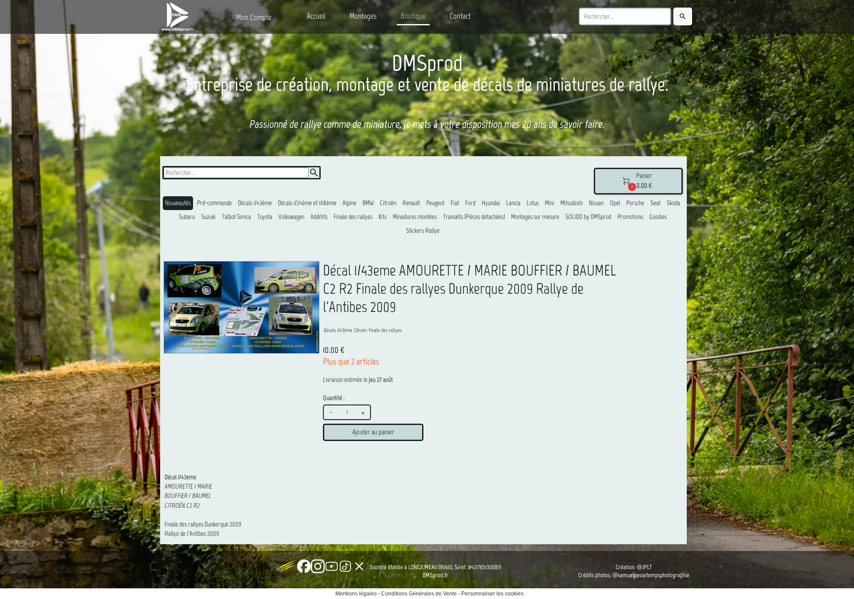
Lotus (533, 203)
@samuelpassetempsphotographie (650, 575)
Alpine (349, 203)
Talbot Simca (236, 217)
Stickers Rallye (422, 231)
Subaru (187, 217)
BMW (368, 203)
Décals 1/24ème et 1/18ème (307, 203)
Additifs (318, 217)
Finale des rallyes (353, 217)
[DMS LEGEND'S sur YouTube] (331, 566)
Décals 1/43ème (255, 203)
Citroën (388, 203)
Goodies (658, 217)
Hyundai (491, 203)
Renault (411, 203)
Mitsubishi (571, 203)
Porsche (635, 203)
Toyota (264, 217)
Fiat (455, 203)
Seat (655, 203)
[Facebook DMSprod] (304, 566)
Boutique (413, 16)
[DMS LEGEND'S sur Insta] (318, 566)
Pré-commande (214, 203)
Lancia (513, 203)
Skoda (673, 203)
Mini (549, 203)
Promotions (630, 217)
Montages (363, 16)
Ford (470, 203)
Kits (383, 217)
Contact (460, 16)
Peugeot (435, 203)
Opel (615, 203)
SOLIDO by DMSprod (588, 217)
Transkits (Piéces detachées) (474, 217)
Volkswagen (291, 217)
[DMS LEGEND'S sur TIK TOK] (345, 566)
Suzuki (208, 217)
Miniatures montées (415, 217)
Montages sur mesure (535, 217)
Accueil (316, 16)
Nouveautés (178, 203)
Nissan (596, 203)
